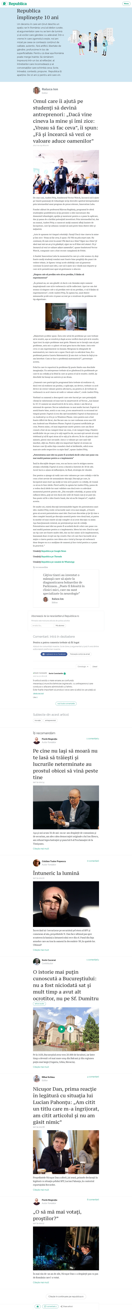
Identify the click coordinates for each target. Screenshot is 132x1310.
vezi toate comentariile (66, 704)
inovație (38, 720)
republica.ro (14, 4)
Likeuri (94, 667)
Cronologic (82, 667)
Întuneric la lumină (56, 873)
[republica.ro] (38, 1306)
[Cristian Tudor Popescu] (36, 863)
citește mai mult (38, 693)
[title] (46, 600)
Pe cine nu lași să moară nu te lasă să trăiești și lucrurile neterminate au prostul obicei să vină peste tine (65, 764)
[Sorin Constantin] (40, 673)
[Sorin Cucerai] (36, 961)
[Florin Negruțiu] (36, 740)
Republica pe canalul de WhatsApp (58, 561)
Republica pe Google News (53, 551)
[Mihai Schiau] (36, 1078)
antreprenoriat (50, 720)
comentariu (93, 738)
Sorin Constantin (56, 673)
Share (68, 1306)
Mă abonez (60, 626)
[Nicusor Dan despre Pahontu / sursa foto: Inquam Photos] (66, 1152)
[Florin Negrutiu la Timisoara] (66, 807)
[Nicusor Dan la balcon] (66, 1248)
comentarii (93, 861)
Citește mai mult (41, 848)
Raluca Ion (58, 598)
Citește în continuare (66, 1296)
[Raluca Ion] (36, 90)
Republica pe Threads (51, 556)
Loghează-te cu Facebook (55, 654)
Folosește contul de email (80, 654)
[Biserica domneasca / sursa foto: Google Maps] (66, 1029)
